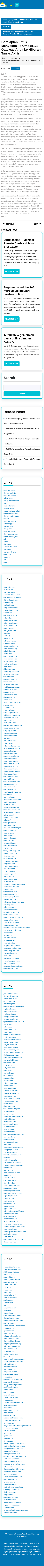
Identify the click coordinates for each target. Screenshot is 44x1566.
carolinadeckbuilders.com (12, 1058)
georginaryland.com (10, 1150)
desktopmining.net (10, 1216)
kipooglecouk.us (9, 1183)
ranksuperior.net (9, 1482)
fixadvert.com (8, 1024)
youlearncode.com (10, 664)
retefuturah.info (8, 805)
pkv (4, 559)
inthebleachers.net (10, 1219)
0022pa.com (8, 1075)
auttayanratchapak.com (12, 1336)
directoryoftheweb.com (11, 1280)
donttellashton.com (10, 1282)
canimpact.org (8, 1201)
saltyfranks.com (9, 1068)
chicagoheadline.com (11, 600)
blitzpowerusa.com (10, 1372)
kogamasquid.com (10, 1229)
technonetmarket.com (11, 812)
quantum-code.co (9, 830)
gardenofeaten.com (10, 1374)
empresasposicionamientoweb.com (16, 927)
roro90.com (7, 1287)
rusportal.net (8, 1303)
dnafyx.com (7, 654)
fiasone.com (8, 1408)
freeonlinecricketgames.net (13, 1116)
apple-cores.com (9, 1208)
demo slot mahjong (10, 513)
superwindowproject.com (12, 1193)
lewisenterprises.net (10, 646)
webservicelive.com (10, 968)
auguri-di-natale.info (10, 1011)
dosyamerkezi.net (10, 1045)
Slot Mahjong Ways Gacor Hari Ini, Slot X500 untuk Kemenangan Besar (19, 21)
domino (6, 562)
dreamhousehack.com (11, 912)
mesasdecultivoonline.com (13, 1361)
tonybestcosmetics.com (12, 930)
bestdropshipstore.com (11, 687)
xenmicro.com (8, 638)
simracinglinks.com (10, 1042)
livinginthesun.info (9, 1308)
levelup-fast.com (9, 741)
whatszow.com (9, 677)
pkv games (7, 529)
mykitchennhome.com (11, 1186)
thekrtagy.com (8, 905)
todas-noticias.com (10, 1298)
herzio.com (7, 1290)
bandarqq (6, 557)
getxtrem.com (8, 1392)
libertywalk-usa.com (10, 996)
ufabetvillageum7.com (11, 771)
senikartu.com (8, 1300)
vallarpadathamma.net (11, 1346)
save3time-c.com (9, 1029)
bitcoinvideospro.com (11, 1318)
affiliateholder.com (10, 1513)
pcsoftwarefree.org (10, 649)
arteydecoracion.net (10, 1142)
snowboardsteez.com (11, 1382)
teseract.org (7, 848)
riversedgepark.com (10, 610)
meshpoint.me (8, 1328)
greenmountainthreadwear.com (14, 1456)
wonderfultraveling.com (12, 1109)
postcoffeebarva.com (11, 1339)
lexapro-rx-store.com (11, 1221)
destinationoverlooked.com (13, 1487)
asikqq (5, 539)
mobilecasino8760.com (12, 1173)
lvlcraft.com (7, 700)
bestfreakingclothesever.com (14, 1446)
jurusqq (6, 503)
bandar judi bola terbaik (11, 511)
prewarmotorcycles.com (12, 1040)
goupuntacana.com (10, 608)
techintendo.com (9, 682)
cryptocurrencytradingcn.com (14, 1464)
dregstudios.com (9, 1096)
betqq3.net (7, 1175)
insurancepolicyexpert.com (13, 1052)
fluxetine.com (8, 1170)
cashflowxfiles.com (10, 1387)
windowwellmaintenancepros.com (15, 1510)
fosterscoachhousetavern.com (14, 1359)
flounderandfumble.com (12, 800)
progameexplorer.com (11, 945)
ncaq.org (6, 636)
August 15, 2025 (10, 58)
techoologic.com (9, 881)
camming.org (8, 602)
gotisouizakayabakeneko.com (14, 1326)
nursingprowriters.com (11, 1454)
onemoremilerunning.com (12, 1379)
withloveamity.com (10, 661)
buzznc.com (8, 933)
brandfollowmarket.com (12, 1472)
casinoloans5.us (9, 1178)
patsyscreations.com (11, 623)
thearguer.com (8, 1400)
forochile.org (8, 1104)
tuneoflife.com (8, 1507)
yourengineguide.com (11, 897)
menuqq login (9, 1543)
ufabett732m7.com (10, 853)
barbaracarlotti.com (10, 1214)
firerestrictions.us (9, 1121)
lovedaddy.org (8, 1423)
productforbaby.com (10, 1354)
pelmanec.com (8, 1274)
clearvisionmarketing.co (12, 828)
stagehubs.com (9, 587)
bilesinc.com (8, 1081)
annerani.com (8, 1070)
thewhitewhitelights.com (12, 1155)
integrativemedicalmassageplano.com (17, 1426)
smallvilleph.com (9, 1088)
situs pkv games (9, 490)
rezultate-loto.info (9, 751)
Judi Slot (5, 27)
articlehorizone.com (10, 718)
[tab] (17, 5)
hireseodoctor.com (10, 736)
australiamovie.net (10, 999)
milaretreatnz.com (10, 1083)
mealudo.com (8, 1413)
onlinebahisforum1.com (12, 597)
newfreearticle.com (10, 1369)
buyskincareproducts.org (12, 1224)
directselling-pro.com (11, 951)
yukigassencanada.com (12, 715)
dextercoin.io (8, 1237)
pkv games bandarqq (11, 501)
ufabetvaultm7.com (10, 769)
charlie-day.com (9, 1415)
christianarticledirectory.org (13, 1239)
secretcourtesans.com (11, 595)
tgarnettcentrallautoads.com (13, 1022)
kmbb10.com (8, 1390)
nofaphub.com (8, 618)
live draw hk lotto (9, 552)
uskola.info (7, 820)
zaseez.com (8, 613)
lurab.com (7, 956)
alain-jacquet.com (9, 1323)
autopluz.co (7, 1027)
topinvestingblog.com (11, 1060)
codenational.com (9, 943)
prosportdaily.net (9, 843)
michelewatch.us (9, 1014)
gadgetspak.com (9, 730)
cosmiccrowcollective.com (13, 1321)
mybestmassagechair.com (13, 1165)
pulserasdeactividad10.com (13, 1211)
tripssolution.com (9, 710)
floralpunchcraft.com (11, 1405)
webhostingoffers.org (11, 674)
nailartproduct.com (10, 695)
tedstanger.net (8, 815)
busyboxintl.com (9, 1333)
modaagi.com (8, 1086)
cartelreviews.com (10, 690)
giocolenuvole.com (10, 656)
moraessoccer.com (10, 1101)
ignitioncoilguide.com (11, 958)
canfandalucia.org (9, 894)
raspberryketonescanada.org (14, 884)
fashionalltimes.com (10, 920)
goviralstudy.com (9, 1203)
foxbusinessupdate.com (12, 1420)
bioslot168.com (9, 963)
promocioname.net (10, 1111)
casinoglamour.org (10, 1234)
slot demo (7, 544)
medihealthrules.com (11, 887)
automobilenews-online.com (13, 917)
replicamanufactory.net (11, 748)
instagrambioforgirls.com (12, 1385)
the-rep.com (7, 1065)
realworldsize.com (10, 1349)
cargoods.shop (8, 1313)
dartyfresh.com (9, 643)
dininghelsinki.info (9, 789)
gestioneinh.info (9, 840)
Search (9, 378)
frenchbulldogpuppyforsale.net (14, 1226)
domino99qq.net (9, 1277)
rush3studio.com (9, 1285)
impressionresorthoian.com (13, 1443)
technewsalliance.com (11, 810)
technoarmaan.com (10, 925)
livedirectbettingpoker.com (13, 1418)
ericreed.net (7, 1168)
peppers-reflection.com (11, 1505)
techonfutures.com (10, 879)
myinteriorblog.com (10, 866)
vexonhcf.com (8, 1032)
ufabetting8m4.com (10, 761)
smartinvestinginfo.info (11, 807)
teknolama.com (9, 1351)
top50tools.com (9, 1063)
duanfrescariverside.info (12, 792)
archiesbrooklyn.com (11, 1124)
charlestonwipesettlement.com (14, 1469)
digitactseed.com (9, 697)
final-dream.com (9, 835)
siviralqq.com (8, 1441)
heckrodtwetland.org (10, 1160)
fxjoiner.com (7, 935)
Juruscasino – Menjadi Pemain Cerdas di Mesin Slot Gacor (20, 243)
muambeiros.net (9, 1127)
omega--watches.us (10, 1017)
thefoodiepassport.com (11, 1191)
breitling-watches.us (10, 1019)
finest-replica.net (9, 838)
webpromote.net (9, 1137)
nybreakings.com (9, 899)
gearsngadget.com (10, 733)
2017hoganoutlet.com (11, 1272)
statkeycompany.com (11, 1055)
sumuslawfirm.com (10, 1451)
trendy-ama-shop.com (11, 851)
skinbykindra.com (10, 938)
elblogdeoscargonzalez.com (13, 1134)
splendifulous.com (10, 753)
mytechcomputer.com (11, 961)
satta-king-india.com (10, 712)
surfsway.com (8, 692)
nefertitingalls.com (10, 620)
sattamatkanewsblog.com (12, 1461)
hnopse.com (8, 1495)
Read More (12, 272)
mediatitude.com (9, 1037)
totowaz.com (8, 1466)
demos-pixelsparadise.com (13, 1034)
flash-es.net (7, 1433)
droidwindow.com (9, 858)
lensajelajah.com (9, 631)
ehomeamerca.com (10, 679)
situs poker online (9, 506)
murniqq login (27, 1552)
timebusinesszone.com (12, 1502)
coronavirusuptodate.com (12, 725)
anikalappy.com (9, 787)
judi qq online (8, 498)
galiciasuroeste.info (10, 1091)
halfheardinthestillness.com (13, 1162)
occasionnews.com (10, 1497)
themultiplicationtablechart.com (14, 1232)
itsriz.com (7, 1310)
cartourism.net (8, 1206)
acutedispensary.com (11, 1459)
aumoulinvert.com (10, 1188)
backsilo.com (8, 1438)
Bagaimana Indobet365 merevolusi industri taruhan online (19, 291)
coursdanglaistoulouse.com (13, 1006)
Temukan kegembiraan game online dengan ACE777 (19, 338)
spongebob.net (8, 1331)
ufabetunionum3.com (11, 764)
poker (5, 542)
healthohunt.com (9, 802)
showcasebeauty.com (11, 1050)
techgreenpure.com (10, 684)
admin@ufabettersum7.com (13, 60)
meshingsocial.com (10, 1397)
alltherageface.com (10, 940)
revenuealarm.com (10, 953)
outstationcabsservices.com (13, 902)
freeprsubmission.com (11, 861)
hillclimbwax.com (9, 1492)
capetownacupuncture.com (13, 1315)
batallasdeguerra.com (11, 1093)
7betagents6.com (9, 723)
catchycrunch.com (10, 615)
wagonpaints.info (9, 823)
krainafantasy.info (9, 1295)
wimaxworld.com (9, 1114)
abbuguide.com (9, 669)
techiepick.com (9, 871)
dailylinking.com (9, 651)
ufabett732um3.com (10, 817)
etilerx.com (7, 794)
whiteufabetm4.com (10, 784)
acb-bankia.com (9, 1431)
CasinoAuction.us (9, 1180)
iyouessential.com (10, 659)
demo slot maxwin (10, 547)
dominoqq (7, 554)
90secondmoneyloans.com (13, 702)
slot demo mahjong (10, 534)
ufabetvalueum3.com (11, 766)
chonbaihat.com (9, 1132)
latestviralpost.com (10, 1367)
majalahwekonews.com (12, 1269)
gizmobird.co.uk (9, 1001)
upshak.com (8, 1436)
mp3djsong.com (9, 1004)
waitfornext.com (9, 825)
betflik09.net (7, 633)
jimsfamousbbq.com (11, 993)
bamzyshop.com (9, 874)
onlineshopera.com (10, 641)
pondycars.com (9, 876)
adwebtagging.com (10, 1479)
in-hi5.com (7, 1292)
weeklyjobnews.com (11, 1474)
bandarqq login (34, 1543)
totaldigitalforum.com (11, 922)
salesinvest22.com (10, 846)
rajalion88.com (8, 605)
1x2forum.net (8, 590)
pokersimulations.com (11, 746)
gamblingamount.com (11, 1489)
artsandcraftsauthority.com (13, 966)
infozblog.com (8, 1129)
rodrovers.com (8, 707)
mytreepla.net (8, 743)
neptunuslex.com (9, 1009)
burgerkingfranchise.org (12, 1344)
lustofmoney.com (9, 1500)
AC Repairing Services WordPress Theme (21, 1534)
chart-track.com (9, 1106)
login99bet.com (9, 592)
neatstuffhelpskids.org (11, 1098)
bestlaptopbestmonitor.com (13, 1147)
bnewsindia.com (9, 869)
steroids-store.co (9, 1139)
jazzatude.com (8, 1073)
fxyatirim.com (8, 666)
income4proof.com (10, 625)
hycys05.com (8, 1377)
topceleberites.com (10, 759)
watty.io (6, 1305)
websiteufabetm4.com (11, 782)
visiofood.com (8, 856)
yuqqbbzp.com (8, 720)
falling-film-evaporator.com (13, 1449)
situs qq (6, 519)
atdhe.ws (6, 1157)
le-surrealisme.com (10, 1047)
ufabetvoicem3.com (10, 774)
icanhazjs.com (8, 1198)
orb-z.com (7, 1356)
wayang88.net (8, 779)
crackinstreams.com (11, 728)
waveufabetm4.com (10, 777)
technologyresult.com (11, 672)
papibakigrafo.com (10, 1196)
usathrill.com (8, 889)
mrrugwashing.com (10, 1428)
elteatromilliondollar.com (12, 1341)
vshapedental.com (10, 892)
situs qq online (8, 508)
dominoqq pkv (8, 524)
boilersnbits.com (9, 1364)
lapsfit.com (7, 738)
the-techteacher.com (11, 915)
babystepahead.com (11, 1484)
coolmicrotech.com (10, 910)
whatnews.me (8, 833)
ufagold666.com (9, 864)
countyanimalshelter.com (12, 1477)
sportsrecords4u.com (11, 756)
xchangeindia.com (10, 907)
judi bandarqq (8, 526)
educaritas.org (8, 628)
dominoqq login (21, 1546)
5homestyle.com (9, 1242)
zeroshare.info (8, 1078)
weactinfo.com (8, 1395)
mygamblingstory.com (11, 1267)
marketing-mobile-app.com (13, 1402)
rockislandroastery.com (12, 948)
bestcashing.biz (9, 1119)
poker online (12, 1554)
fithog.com (7, 1145)
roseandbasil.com (10, 1152)
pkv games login (9, 493)
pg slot (6, 1552)
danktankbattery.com (11, 1410)
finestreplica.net (9, 797)
